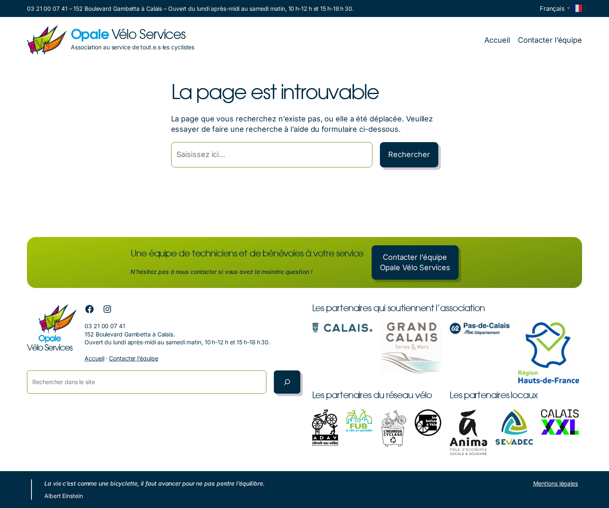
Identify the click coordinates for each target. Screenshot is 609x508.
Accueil (94, 358)
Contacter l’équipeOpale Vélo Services (415, 262)
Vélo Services (128, 35)
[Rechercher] (287, 382)
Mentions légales (555, 483)
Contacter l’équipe (133, 358)
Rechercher (409, 154)
